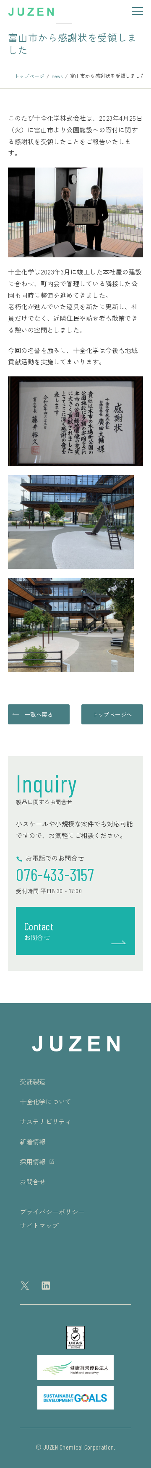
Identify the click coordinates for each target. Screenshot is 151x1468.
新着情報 (33, 1141)
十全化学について (46, 1101)
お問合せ (33, 1181)
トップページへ (112, 714)
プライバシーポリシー (52, 1211)
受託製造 (33, 1081)
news (57, 76)
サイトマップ (39, 1225)
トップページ (29, 76)
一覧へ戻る (39, 714)
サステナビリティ (46, 1121)
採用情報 (33, 1161)
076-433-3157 (55, 874)
